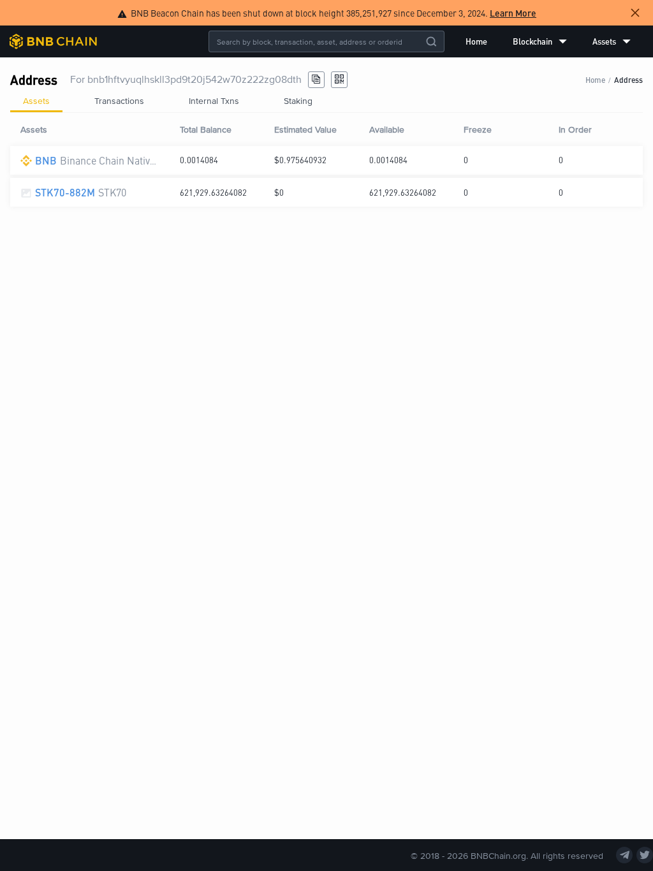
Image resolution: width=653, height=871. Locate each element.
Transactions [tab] (119, 100)
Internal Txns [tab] (214, 100)
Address (628, 79)
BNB (46, 160)
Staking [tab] (298, 100)
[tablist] (326, 101)
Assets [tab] (36, 100)
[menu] (548, 41)
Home (476, 41)
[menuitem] (476, 41)
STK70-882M (65, 192)
